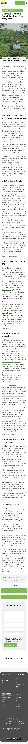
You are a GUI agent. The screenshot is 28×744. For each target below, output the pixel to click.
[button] (26, 3)
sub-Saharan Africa (14, 165)
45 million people (13, 241)
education (12, 385)
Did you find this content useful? (12, 577)
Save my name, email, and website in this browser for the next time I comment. (14, 639)
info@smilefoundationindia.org (15, 729)
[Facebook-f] (8, 739)
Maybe (15, 580)
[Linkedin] (20, 739)
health (4, 567)
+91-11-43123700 (17, 728)
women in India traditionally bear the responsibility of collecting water (14, 362)
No (25, 580)
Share (14, 590)
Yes (5, 580)
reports (13, 232)
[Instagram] (17, 739)
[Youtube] (14, 739)
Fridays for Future (11, 478)
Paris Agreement (20, 277)
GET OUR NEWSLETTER (14, 597)
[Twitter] (11, 739)
